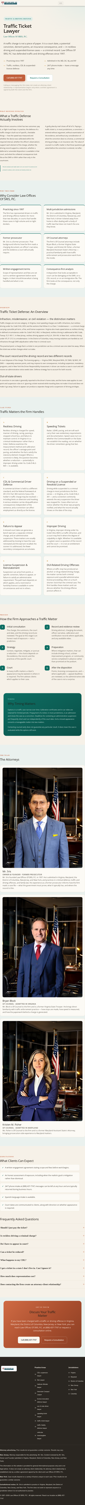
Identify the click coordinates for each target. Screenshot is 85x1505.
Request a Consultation (39, 78)
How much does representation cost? (17, 1276)
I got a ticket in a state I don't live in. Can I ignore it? (25, 1268)
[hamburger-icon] (60, 3)
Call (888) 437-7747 (14, 78)
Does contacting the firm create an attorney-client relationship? (30, 1284)
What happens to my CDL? (13, 1260)
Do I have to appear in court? (14, 1244)
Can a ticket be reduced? (12, 1252)
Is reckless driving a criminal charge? (18, 1235)
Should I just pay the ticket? (13, 1227)
